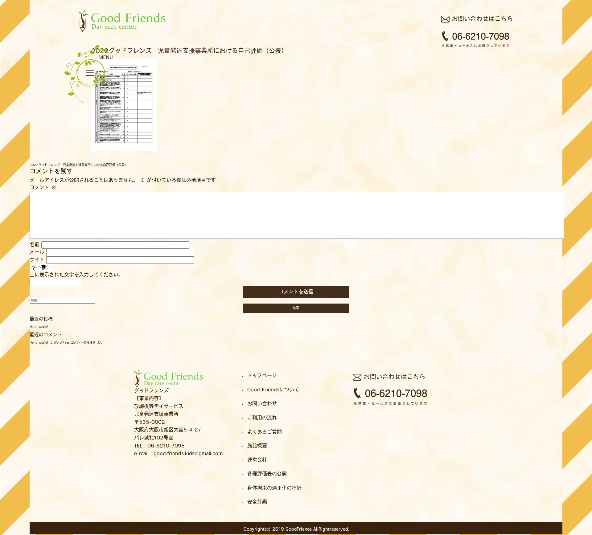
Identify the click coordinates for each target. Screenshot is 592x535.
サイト (37, 260)
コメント (43, 188)
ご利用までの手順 (87, 60)
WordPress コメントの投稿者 (75, 343)
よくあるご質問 (87, 60)
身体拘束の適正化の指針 (274, 488)
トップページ (262, 376)
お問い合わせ (82, 53)
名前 (34, 245)
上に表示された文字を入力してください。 (76, 275)
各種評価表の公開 (267, 474)
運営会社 (257, 460)
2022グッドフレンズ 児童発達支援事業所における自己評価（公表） (79, 165)
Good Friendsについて (273, 390)
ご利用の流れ (262, 418)
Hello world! (39, 327)
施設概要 (87, 59)
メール (37, 252)
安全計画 (257, 502)
